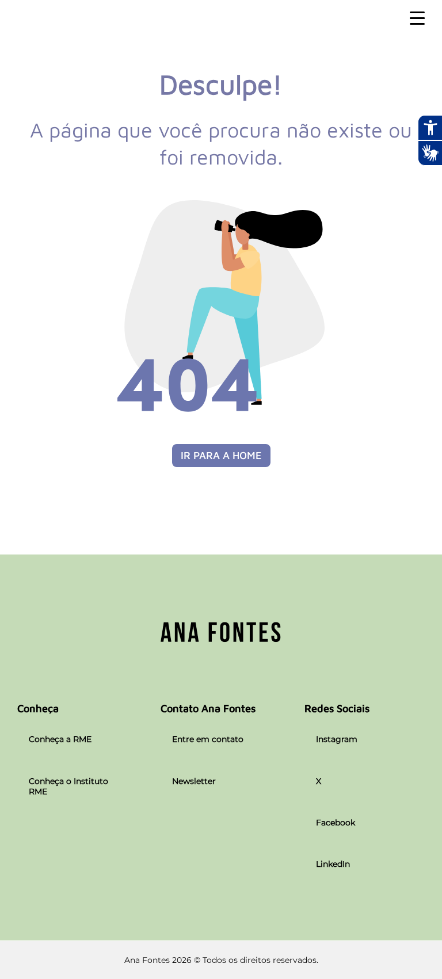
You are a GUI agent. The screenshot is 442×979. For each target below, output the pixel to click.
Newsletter (194, 781)
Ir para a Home (221, 455)
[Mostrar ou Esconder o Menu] (417, 18)
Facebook (335, 822)
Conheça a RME (60, 739)
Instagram (336, 739)
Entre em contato (207, 739)
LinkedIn (333, 864)
